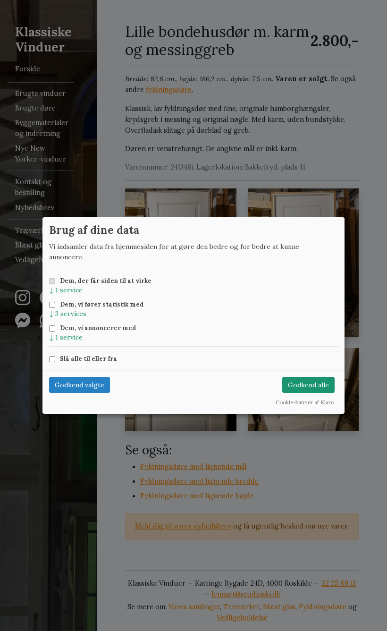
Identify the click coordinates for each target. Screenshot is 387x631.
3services (67, 313)
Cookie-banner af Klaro (305, 402)
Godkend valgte (79, 385)
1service (66, 290)
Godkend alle (308, 385)
